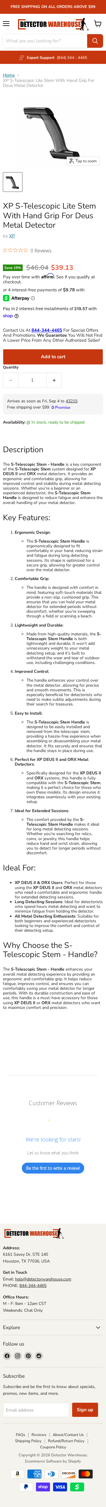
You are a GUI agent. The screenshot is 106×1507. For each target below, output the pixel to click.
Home (9, 75)
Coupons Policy (53, 1447)
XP (12, 236)
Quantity (11, 367)
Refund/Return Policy (66, 1441)
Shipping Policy (28, 1441)
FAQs (20, 1434)
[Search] (95, 41)
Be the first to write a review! (53, 1168)
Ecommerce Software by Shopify (53, 1461)
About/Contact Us (68, 1434)
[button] (27, 251)
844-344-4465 (33, 1285)
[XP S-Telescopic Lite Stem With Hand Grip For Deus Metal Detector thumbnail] (12, 182)
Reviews (39, 1434)
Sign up (85, 1410)
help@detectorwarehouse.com (43, 1279)
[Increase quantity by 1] (54, 380)
